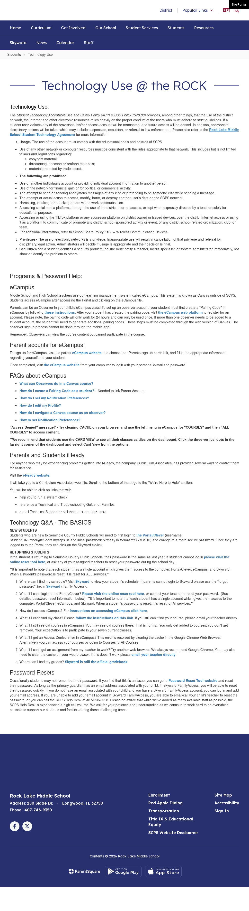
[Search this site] (236, 10)
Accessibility (226, 802)
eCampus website (87, 352)
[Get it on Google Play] (123, 871)
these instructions (59, 312)
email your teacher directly (154, 654)
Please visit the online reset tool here (113, 593)
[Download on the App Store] (163, 871)
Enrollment (159, 795)
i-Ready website (36, 475)
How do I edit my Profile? (40, 405)
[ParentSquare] (84, 871)
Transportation (163, 810)
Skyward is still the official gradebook (96, 661)
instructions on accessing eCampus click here (108, 610)
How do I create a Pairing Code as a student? (56, 390)
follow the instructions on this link (104, 617)
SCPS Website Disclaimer (173, 832)
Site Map (223, 795)
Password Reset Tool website (193, 680)
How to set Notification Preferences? (49, 419)
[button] (197, 10)
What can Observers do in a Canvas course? (56, 383)
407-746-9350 (38, 810)
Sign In (221, 810)
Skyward (82, 581)
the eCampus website (62, 364)
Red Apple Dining (165, 802)
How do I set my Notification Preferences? (54, 397)
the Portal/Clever (150, 535)
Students (14, 54)
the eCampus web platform (180, 312)
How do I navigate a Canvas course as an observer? (62, 412)
